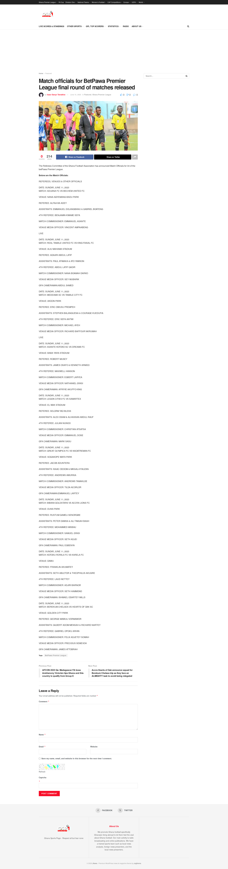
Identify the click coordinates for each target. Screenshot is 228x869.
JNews (94, 863)
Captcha (42, 777)
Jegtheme (137, 863)
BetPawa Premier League (55, 655)
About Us (136, 26)
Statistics (113, 26)
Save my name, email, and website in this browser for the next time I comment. (76, 758)
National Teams (83, 2)
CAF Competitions (114, 2)
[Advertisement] (114, 49)
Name (42, 734)
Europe (126, 2)
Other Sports (74, 26)
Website (94, 746)
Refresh (42, 771)
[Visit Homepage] (48, 14)
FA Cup (61, 2)
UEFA (134, 2)
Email (42, 746)
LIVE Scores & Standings (51, 26)
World (141, 2)
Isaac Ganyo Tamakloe (56, 94)
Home (41, 73)
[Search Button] (188, 26)
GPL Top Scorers (95, 26)
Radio (126, 26)
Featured (48, 73)
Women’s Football (98, 2)
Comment (44, 701)
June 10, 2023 (75, 94)
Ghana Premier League (47, 2)
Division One (70, 2)
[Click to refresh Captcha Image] (52, 767)
